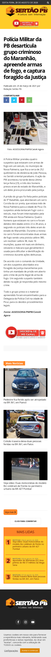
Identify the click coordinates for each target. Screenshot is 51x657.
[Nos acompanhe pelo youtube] (33, 622)
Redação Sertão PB (13, 89)
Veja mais (9, 512)
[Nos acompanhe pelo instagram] (25, 622)
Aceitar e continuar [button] (30, 650)
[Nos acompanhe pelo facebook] (18, 622)
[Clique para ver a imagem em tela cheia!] (25, 144)
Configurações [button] (11, 650)
